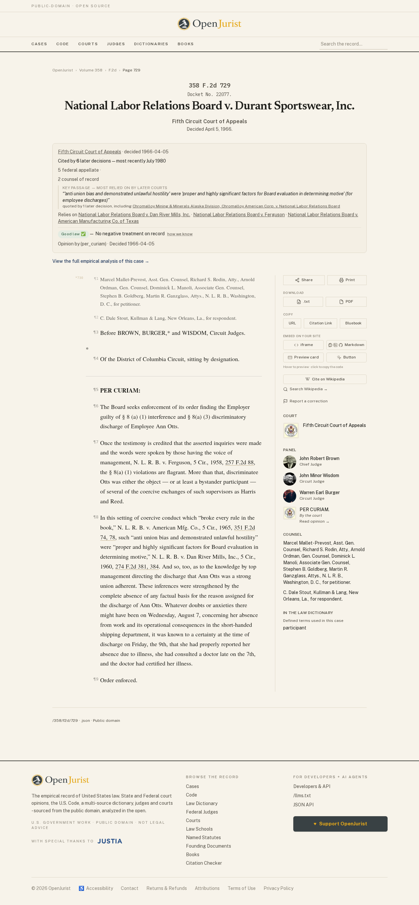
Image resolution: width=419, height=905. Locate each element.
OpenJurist (62, 70)
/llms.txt (302, 795)
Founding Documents (208, 846)
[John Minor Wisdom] (289, 479)
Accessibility (96, 888)
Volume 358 (90, 70)
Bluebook (353, 323)
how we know (179, 234)
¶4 (95, 358)
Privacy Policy (278, 888)
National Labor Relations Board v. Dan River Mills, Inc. (134, 214)
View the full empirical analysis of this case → (100, 261)
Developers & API (311, 786)
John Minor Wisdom (319, 475)
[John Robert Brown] (289, 462)
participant (294, 627)
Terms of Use (242, 888)
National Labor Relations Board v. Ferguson (239, 214)
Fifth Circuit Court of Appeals (209, 121)
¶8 (95, 516)
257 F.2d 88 (239, 462)
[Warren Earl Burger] (289, 496)
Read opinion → (315, 521)
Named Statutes (203, 837)
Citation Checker (204, 863)
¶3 (95, 332)
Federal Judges (202, 812)
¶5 (95, 389)
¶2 (96, 317)
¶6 (95, 405)
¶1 (96, 279)
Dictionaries (151, 44)
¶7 (95, 441)
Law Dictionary (201, 803)
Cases (39, 44)
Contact (129, 888)
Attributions (207, 888)
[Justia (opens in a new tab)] (110, 841)
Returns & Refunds (166, 888)
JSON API (303, 804)
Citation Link (320, 323)
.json (85, 720)
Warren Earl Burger (320, 492)
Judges (116, 44)
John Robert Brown (319, 458)
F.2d (113, 70)
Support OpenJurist (340, 823)
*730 (79, 277)
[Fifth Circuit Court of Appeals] (289, 513)
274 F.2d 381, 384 (137, 566)
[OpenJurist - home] (209, 23)
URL (292, 323)
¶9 (95, 679)
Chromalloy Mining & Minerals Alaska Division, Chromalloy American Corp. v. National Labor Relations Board (236, 206)
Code (62, 44)
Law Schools (199, 829)
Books (186, 44)
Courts (88, 44)
